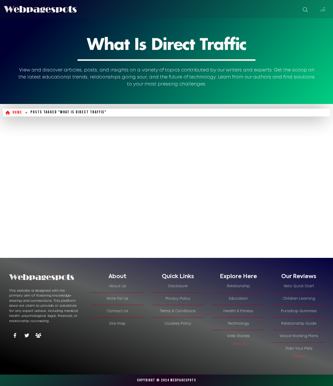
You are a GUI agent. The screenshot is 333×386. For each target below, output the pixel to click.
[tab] (117, 276)
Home (17, 112)
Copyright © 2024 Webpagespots (166, 380)
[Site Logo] (40, 9)
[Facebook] (15, 336)
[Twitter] (27, 336)
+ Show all (238, 344)
